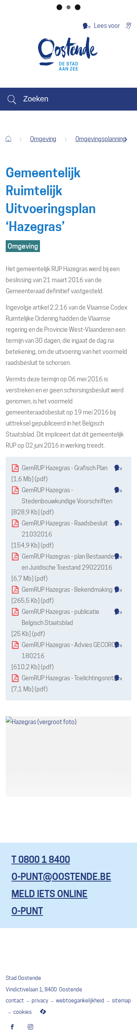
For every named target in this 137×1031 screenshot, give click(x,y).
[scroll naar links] (126, 139)
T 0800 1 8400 (40, 859)
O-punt (27, 911)
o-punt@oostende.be (61, 876)
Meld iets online (49, 893)
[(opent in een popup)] (68, 756)
